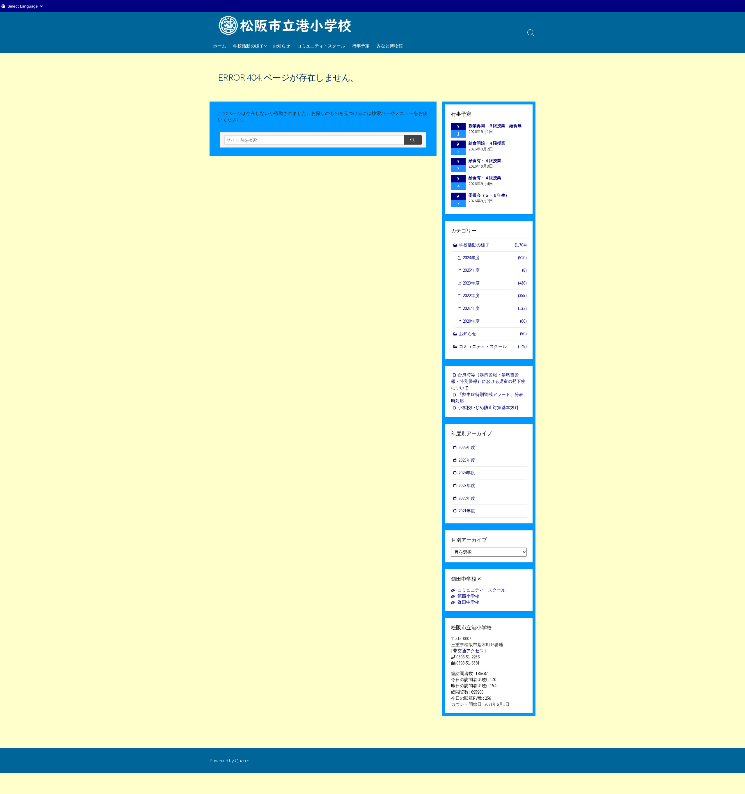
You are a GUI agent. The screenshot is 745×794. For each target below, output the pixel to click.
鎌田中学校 (468, 602)
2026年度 (466, 447)
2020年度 (495, 321)
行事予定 (361, 45)
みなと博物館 (390, 45)
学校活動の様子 (248, 45)
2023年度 (495, 283)
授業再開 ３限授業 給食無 (495, 125)
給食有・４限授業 (485, 160)
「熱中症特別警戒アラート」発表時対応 (487, 398)
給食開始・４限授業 (487, 143)
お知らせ (281, 45)
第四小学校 (468, 596)
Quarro (242, 760)
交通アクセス (470, 650)
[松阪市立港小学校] (288, 25)
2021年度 (495, 308)
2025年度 (495, 270)
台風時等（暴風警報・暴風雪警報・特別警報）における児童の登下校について (488, 381)
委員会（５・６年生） (489, 195)
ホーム (219, 45)
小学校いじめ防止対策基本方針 (488, 407)
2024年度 (495, 257)
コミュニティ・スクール (321, 45)
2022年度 (495, 295)
